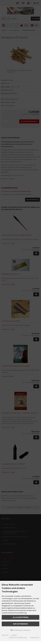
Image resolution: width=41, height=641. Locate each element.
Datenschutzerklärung (18, 637)
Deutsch (5, 635)
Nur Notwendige (20, 624)
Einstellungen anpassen (21, 630)
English (14, 635)
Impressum (34, 637)
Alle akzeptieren (20, 617)
